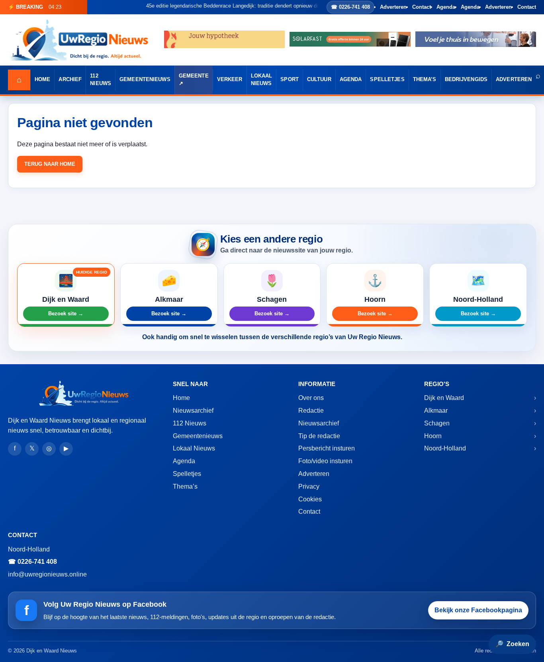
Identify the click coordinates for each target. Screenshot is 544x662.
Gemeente (194, 76)
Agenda (445, 7)
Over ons (311, 397)
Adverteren (393, 7)
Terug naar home (49, 164)
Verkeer (230, 79)
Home (42, 79)
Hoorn (433, 436)
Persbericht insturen (326, 448)
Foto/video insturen (325, 461)
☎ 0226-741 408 (350, 7)
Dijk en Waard (444, 397)
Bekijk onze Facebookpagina (478, 610)
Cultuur (319, 79)
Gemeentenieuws (144, 79)
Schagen (437, 423)
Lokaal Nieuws (261, 79)
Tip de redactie (319, 436)
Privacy (308, 486)
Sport (289, 79)
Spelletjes (387, 79)
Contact (421, 7)
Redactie (311, 410)
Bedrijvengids (466, 79)
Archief (70, 79)
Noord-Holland (445, 448)
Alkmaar (436, 410)
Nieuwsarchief (193, 410)
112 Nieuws (100, 79)
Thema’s (424, 79)
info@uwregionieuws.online (47, 574)
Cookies (310, 499)
